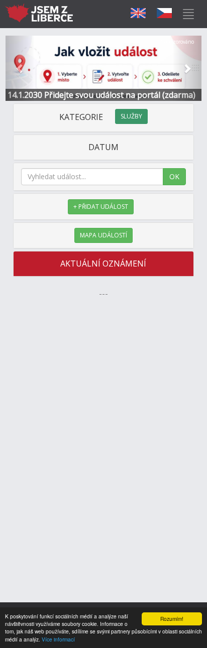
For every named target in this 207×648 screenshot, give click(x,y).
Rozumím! (171, 618)
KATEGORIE (100, 116)
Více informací (58, 639)
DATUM (103, 147)
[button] (20, 68)
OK (174, 176)
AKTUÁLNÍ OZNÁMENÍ (103, 263)
